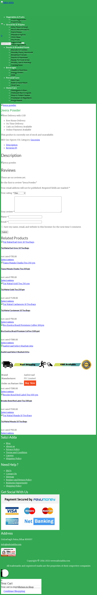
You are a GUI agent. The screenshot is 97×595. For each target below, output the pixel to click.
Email (4, 222)
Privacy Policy (13, 449)
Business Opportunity (17, 483)
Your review (8, 211)
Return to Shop (26, 587)
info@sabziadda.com (11, 544)
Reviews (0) (11, 148)
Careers (10, 455)
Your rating (7, 193)
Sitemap (10, 476)
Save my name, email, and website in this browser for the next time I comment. (42, 227)
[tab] (51, 144)
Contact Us (11, 473)
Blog (8, 443)
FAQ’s (8, 470)
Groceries (35, 140)
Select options (7, 260)
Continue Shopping (14, 591)
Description (12, 145)
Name (5, 216)
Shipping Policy (13, 458)
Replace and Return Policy (19, 479)
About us (10, 446)
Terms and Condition (16, 452)
